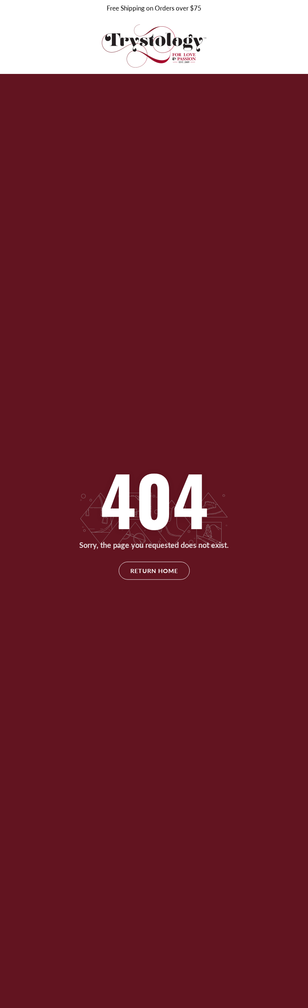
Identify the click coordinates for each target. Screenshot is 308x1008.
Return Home (154, 570)
